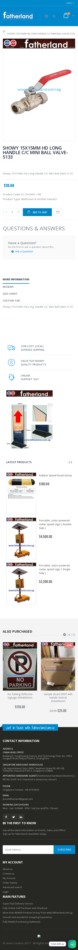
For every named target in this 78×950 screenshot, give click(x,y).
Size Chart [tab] (10, 293)
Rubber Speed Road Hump (55, 475)
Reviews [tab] (8, 286)
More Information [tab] (16, 279)
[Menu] (46, 16)
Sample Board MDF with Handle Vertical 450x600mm (58, 697)
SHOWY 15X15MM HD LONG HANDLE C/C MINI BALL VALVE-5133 (35, 152)
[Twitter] (13, 817)
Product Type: (11, 199)
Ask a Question (24, 251)
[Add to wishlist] (58, 212)
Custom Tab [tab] (11, 300)
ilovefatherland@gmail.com (18, 799)
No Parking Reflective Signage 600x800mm (20, 695)
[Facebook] (6, 817)
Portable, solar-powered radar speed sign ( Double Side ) (55, 524)
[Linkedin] (21, 817)
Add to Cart (40, 212)
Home (4, 31)
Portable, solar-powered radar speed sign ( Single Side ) (54, 569)
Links (69, 3)
